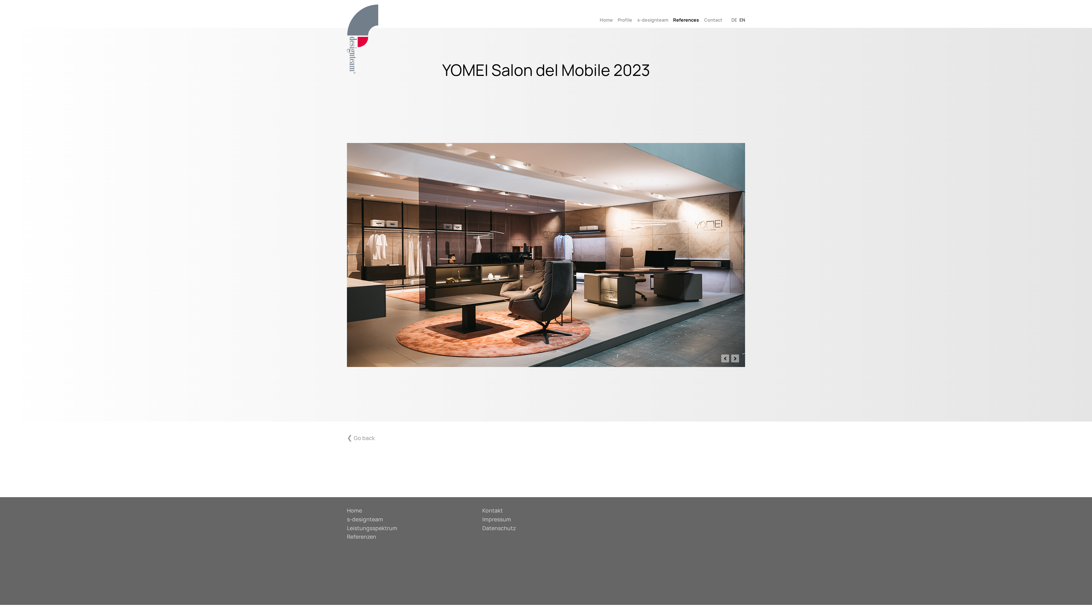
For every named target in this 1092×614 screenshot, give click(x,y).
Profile (625, 20)
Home (606, 20)
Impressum (496, 519)
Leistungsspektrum (372, 528)
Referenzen (361, 536)
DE (734, 20)
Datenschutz (499, 528)
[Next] (735, 358)
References (686, 20)
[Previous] (725, 358)
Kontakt (492, 510)
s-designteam (652, 20)
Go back (364, 438)
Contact (713, 20)
